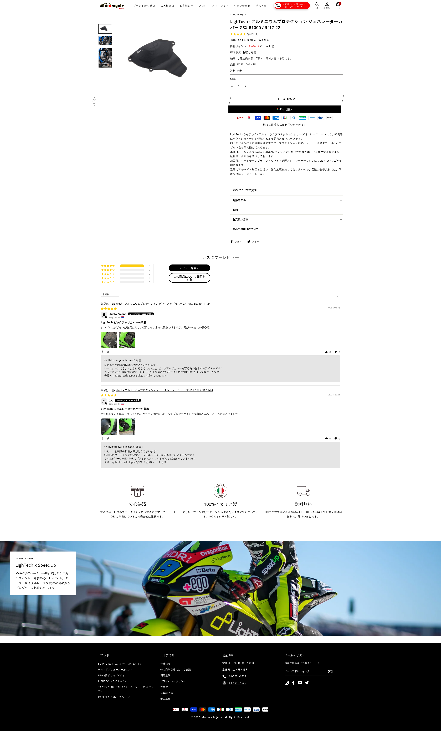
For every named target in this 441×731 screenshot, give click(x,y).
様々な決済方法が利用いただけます (284, 124)
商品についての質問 (245, 190)
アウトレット (220, 5)
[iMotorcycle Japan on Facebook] (293, 683)
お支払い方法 (240, 219)
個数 (233, 78)
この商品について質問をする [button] (189, 278)
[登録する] (330, 671)
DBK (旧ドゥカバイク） (111, 675)
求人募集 (261, 5)
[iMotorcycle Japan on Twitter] (307, 683)
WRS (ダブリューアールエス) (115, 669)
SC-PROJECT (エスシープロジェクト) (119, 663)
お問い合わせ (242, 5)
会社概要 (165, 663)
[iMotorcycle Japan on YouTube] (300, 683)
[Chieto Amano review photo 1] (109, 340)
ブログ (203, 5)
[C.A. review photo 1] (109, 426)
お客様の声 (187, 5)
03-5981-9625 (237, 683)
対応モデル (239, 200)
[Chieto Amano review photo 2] (127, 340)
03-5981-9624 (294, 7)
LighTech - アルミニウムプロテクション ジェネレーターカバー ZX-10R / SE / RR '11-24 (162, 390)
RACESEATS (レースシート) (114, 697)
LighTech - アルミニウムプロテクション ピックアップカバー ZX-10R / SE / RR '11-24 (161, 303)
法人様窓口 (168, 5)
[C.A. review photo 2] (127, 426)
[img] (109, 308)
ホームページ (237, 14)
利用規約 (165, 675)
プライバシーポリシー (173, 681)
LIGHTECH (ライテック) (112, 681)
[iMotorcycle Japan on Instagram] (287, 683)
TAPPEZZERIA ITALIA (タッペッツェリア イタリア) (126, 689)
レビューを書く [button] (189, 268)
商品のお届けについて (246, 229)
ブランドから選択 (144, 5)
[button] (238, 34)
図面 (235, 209)
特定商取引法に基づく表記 (175, 669)
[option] (167, 58)
